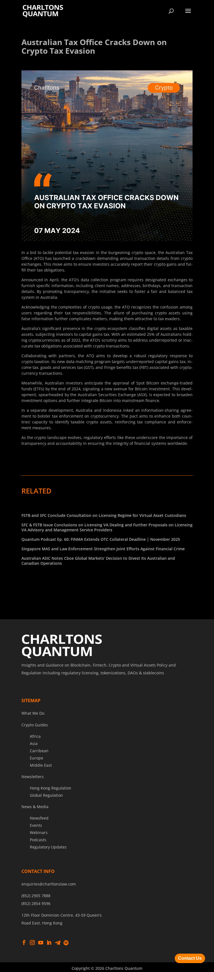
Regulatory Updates (48, 847)
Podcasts (38, 839)
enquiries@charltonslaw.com (48, 884)
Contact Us (190, 958)
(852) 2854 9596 (35, 903)
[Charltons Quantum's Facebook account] (23, 942)
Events (36, 825)
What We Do (32, 713)
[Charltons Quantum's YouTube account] (40, 942)
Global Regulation (46, 795)
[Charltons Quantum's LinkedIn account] (49, 942)
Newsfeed (39, 818)
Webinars (39, 832)
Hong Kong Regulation (50, 788)
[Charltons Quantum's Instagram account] (32, 942)
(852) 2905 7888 (35, 895)
